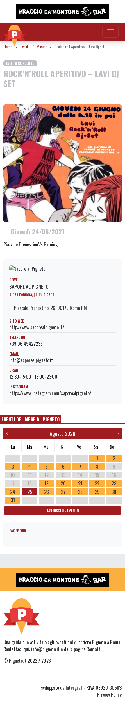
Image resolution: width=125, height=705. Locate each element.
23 (114, 483)
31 (13, 500)
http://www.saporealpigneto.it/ (36, 327)
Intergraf (74, 687)
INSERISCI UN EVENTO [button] (62, 510)
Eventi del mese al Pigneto (30, 419)
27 (63, 491)
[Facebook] (118, 677)
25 (29, 491)
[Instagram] (107, 677)
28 (80, 491)
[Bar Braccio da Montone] (62, 11)
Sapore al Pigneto (29, 286)
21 (80, 483)
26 (46, 491)
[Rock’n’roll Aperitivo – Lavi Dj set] (62, 162)
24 (12, 491)
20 (63, 483)
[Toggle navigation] (110, 32)
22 (97, 483)
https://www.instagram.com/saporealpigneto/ (50, 393)
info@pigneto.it (45, 649)
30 (113, 491)
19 (46, 483)
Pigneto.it (17, 660)
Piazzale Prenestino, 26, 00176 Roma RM (50, 307)
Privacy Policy (109, 694)
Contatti (94, 649)
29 (97, 491)
